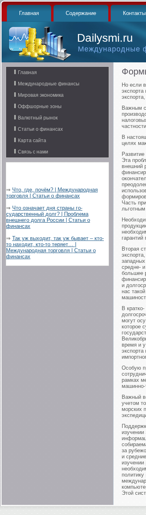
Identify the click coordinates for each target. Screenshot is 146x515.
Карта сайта (32, 140)
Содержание (81, 13)
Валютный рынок (38, 118)
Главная (29, 13)
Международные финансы (48, 84)
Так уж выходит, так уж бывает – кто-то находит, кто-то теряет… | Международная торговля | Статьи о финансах (55, 247)
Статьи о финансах (40, 129)
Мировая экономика (41, 95)
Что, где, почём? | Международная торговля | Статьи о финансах (52, 193)
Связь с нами (33, 152)
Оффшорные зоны (40, 106)
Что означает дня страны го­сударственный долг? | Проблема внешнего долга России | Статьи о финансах (48, 217)
